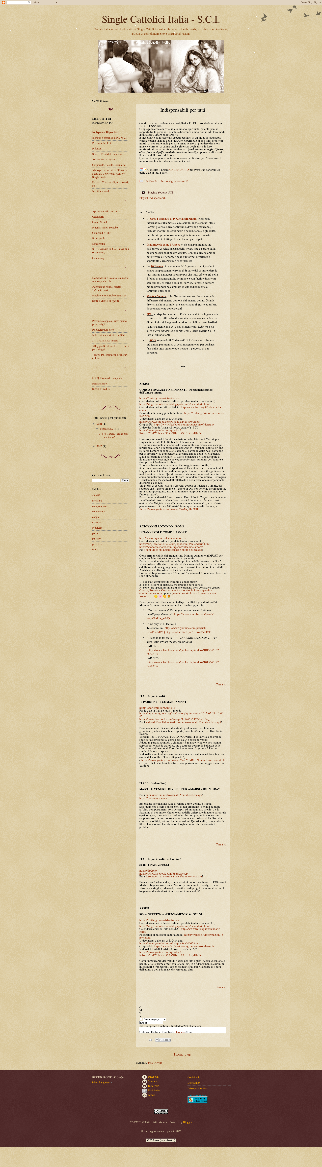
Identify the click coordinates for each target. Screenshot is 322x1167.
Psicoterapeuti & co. (103, 329)
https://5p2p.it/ (148, 870)
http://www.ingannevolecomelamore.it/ (162, 538)
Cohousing (98, 258)
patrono (96, 538)
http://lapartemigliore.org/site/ (157, 708)
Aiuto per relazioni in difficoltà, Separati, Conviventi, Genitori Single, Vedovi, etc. (109, 173)
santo (95, 549)
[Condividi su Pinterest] (169, 1040)
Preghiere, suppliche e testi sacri (110, 295)
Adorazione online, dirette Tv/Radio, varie (106, 288)
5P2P (150, 314)
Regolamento (99, 383)
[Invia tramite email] (157, 1040)
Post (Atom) (155, 1062)
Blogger (187, 1122)
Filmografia (98, 238)
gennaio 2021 (107, 429)
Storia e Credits (101, 389)
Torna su (221, 684)
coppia (95, 517)
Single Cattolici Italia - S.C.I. (161, 18)
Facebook (153, 1076)
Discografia (98, 244)
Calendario (98, 216)
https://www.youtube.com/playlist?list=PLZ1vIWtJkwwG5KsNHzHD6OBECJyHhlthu (170, 431)
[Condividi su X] (163, 1040)
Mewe (151, 1095)
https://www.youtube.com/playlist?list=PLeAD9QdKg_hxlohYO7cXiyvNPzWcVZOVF (179, 630)
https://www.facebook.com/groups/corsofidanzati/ (184, 424)
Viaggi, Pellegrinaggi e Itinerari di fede (110, 356)
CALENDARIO (179, 170)
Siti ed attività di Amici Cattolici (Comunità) (110, 250)
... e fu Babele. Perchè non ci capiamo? (113, 435)
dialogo (96, 522)
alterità (96, 495)
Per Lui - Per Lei (101, 143)
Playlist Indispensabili (152, 198)
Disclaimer (193, 1082)
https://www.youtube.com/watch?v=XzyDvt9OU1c (171, 509)
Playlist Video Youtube (105, 227)
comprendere (99, 506)
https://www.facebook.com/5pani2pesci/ (163, 873)
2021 (100, 423)
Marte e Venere (156, 296)
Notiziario (153, 1090)
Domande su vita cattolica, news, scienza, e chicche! (110, 279)
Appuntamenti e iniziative (106, 211)
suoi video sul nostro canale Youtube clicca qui (174, 795)
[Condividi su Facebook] (166, 1040)
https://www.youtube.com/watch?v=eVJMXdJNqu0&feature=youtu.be (183, 760)
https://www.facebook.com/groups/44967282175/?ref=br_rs (175, 719)
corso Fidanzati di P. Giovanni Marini (173, 218)
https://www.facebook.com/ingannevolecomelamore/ (171, 547)
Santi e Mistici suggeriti (105, 301)
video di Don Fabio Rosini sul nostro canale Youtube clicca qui (183, 722)
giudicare (97, 527)
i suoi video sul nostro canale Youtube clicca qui (173, 550)
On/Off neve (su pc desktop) (161, 1140)
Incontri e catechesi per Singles (109, 138)
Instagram (153, 1086)
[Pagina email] (150, 1039)
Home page (183, 1054)
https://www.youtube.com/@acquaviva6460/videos (170, 421)
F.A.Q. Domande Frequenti (107, 378)
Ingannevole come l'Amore (163, 244)
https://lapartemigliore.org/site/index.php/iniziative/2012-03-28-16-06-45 (181, 714)
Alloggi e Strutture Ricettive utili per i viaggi (110, 347)
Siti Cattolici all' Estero (105, 340)
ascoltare (97, 500)
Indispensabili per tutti (105, 132)
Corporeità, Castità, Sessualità (108, 165)
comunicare (98, 511)
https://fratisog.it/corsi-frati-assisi (159, 398)
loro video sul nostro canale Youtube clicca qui (174, 876)
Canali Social (99, 222)
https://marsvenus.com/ (153, 798)
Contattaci (193, 1077)
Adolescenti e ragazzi (104, 159)
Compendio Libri (101, 233)
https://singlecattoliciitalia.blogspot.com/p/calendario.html (174, 404)
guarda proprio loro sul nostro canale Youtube (177, 594)
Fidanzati (97, 148)
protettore (97, 544)
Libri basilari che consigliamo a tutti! (166, 181)
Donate (180, 1032)
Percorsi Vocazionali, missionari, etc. (110, 183)
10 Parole (157, 266)
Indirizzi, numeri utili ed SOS (108, 335)
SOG (152, 340)
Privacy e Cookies (197, 1088)
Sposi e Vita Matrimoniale (107, 154)
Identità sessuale (101, 191)
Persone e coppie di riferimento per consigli (109, 322)
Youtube (152, 1081)
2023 (100, 446)
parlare (96, 533)
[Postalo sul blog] (160, 1040)
